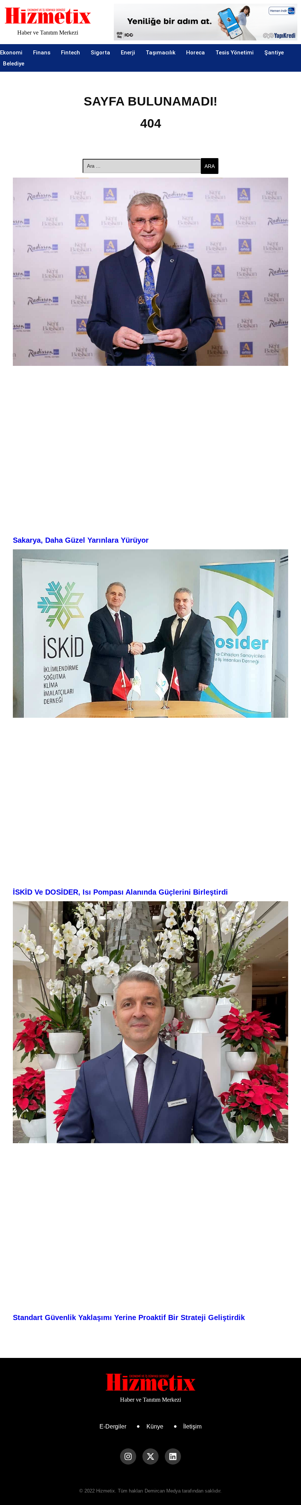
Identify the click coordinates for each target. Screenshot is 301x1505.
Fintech (70, 52)
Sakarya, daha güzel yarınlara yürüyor (81, 540)
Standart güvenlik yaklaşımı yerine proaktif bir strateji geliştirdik (129, 1317)
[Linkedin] (173, 1456)
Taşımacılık (160, 52)
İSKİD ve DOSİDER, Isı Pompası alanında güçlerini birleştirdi (120, 892)
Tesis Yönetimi (234, 52)
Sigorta (100, 52)
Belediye (13, 63)
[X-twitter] (150, 1456)
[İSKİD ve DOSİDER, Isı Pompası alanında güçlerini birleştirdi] (150, 633)
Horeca (195, 52)
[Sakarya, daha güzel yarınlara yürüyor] (150, 272)
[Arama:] (142, 166)
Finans (41, 52)
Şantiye (274, 52)
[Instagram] (128, 1456)
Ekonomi (11, 52)
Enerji (128, 52)
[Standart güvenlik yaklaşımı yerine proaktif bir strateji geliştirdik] (150, 1022)
